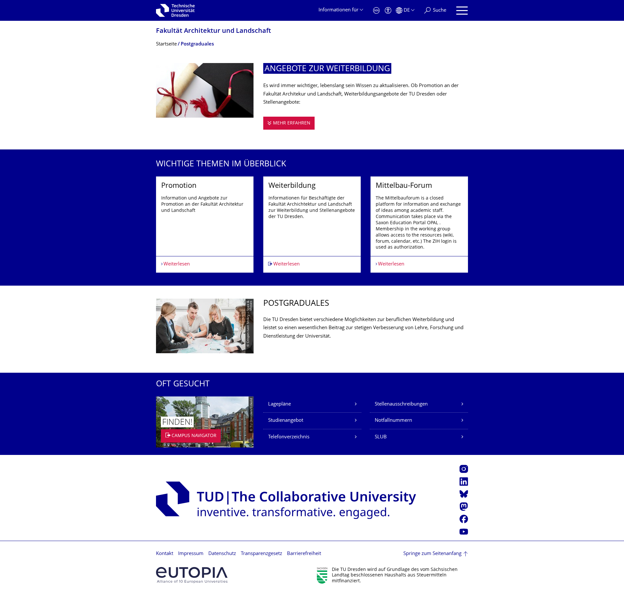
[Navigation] (462, 10)
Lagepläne (279, 404)
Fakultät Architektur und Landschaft (213, 31)
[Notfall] (376, 10)
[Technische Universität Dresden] (175, 10)
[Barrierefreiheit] (388, 10)
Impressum (190, 553)
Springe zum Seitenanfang (432, 553)
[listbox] (312, 224)
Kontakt (164, 553)
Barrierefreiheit (304, 553)
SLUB (381, 437)
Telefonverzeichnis (288, 437)
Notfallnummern (393, 420)
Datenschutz (222, 553)
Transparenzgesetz (261, 553)
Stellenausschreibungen (401, 404)
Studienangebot (285, 420)
